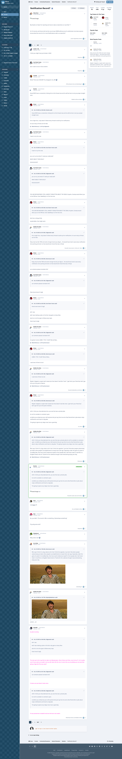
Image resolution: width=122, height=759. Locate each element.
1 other (80, 248)
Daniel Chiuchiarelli (68, 752)
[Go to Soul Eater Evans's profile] (31, 63)
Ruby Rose (35, 13)
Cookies (86, 750)
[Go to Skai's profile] (31, 514)
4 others (80, 495)
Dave (76, 495)
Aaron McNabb (77, 752)
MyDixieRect (74, 390)
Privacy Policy (74, 750)
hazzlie (72, 495)
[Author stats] (84, 13)
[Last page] (41, 45)
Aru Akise (80, 426)
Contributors (59, 750)
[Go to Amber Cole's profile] (31, 49)
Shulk (76, 248)
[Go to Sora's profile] (31, 501)
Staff (54, 750)
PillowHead (80, 461)
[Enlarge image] (34, 18)
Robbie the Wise (75, 99)
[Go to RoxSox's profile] (31, 89)
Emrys (34, 104)
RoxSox (35, 89)
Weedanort (36, 533)
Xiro (81, 38)
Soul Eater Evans (37, 62)
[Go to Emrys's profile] (31, 105)
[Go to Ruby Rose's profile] (31, 13)
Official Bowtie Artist (70, 84)
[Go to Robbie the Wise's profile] (31, 227)
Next (38, 45)
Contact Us (81, 750)
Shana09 (66, 248)
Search (5, 7)
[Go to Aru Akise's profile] (31, 544)
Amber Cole (36, 49)
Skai (34, 514)
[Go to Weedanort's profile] (31, 534)
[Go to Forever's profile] (31, 76)
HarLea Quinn (71, 248)
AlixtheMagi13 (79, 84)
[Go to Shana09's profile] (31, 628)
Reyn (81, 99)
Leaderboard (67, 750)
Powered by (71, 756)
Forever (35, 75)
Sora (34, 500)
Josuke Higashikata (74, 38)
